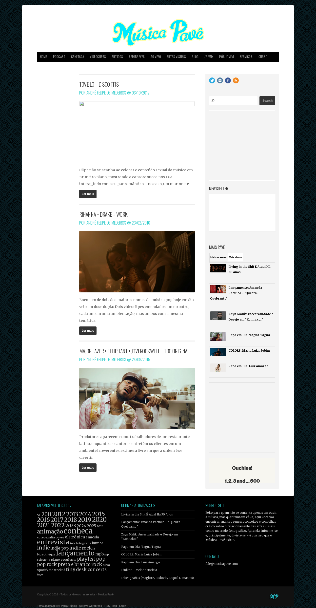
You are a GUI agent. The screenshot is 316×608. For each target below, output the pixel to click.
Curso (262, 56)
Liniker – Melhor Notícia (139, 570)
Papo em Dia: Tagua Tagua (141, 547)
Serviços (246, 56)
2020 (99, 520)
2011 (46, 514)
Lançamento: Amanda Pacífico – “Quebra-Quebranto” (151, 524)
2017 (57, 520)
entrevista (53, 542)
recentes (218, 257)
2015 (98, 514)
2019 (84, 520)
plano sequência (63, 559)
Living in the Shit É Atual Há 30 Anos (147, 514)
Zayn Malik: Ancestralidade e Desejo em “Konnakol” (149, 537)
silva (106, 565)
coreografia (46, 537)
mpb (99, 554)
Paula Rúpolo (69, 605)
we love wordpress (90, 605)
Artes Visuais (176, 56)
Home (43, 56)
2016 (43, 520)
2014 (85, 514)
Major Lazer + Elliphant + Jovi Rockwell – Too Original (134, 351)
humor (97, 543)
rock (96, 564)
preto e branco (74, 564)
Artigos (117, 56)
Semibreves (137, 56)
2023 (70, 526)
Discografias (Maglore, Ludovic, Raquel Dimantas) (157, 578)
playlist (86, 559)
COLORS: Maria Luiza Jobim (141, 554)
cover (60, 537)
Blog (195, 56)
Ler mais (88, 194)
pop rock (47, 564)
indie (43, 548)
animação (50, 531)
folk (72, 543)
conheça (78, 530)
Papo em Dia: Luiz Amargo (140, 562)
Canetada (77, 56)
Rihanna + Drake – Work (103, 214)
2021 (43, 525)
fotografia (83, 543)
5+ (39, 515)
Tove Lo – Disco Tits (99, 84)
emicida (92, 537)
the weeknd (57, 570)
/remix (208, 56)
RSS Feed (110, 605)
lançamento (75, 553)
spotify (42, 570)
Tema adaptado (46, 605)
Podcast (59, 56)
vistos (235, 257)
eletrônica (75, 536)
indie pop (60, 548)
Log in (122, 605)
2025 (91, 525)
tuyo (40, 574)
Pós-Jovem (226, 56)
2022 (58, 525)
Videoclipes (98, 56)
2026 (100, 526)
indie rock (80, 548)
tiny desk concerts (86, 569)
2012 (58, 514)
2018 (70, 520)
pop (100, 559)
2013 (72, 514)
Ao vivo (156, 56)
